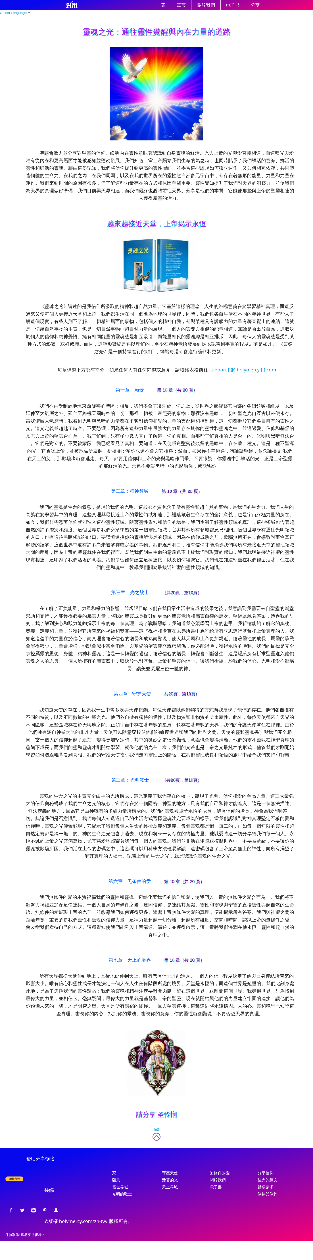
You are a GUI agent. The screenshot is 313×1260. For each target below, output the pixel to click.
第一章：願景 (130, 390)
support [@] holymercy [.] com (242, 369)
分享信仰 (266, 1173)
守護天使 (170, 1173)
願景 (116, 1180)
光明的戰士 (122, 1194)
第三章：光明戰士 (130, 780)
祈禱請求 (266, 1187)
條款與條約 (267, 1194)
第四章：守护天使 (132, 693)
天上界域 (170, 1187)
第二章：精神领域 (130, 491)
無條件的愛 (220, 1173)
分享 (255, 5)
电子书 (233, 5)
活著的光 (170, 1180)
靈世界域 (120, 1187)
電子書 (216, 1187)
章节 (181, 5)
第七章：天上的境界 (129, 960)
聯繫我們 (14, 1178)
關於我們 (206, 5)
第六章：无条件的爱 (129, 881)
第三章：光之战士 (130, 592)
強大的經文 (267, 1180)
